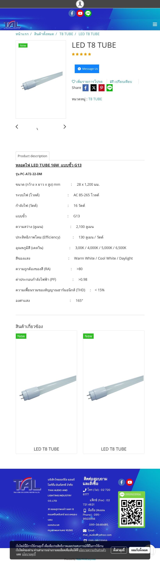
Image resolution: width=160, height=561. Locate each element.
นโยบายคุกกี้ (29, 554)
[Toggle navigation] (155, 24)
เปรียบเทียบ (123, 81)
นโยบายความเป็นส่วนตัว (92, 550)
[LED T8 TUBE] (41, 80)
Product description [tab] (32, 156)
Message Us (90, 69)
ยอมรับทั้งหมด (139, 550)
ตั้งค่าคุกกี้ (118, 550)
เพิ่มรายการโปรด (89, 81)
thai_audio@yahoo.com (97, 534)
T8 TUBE (95, 99)
